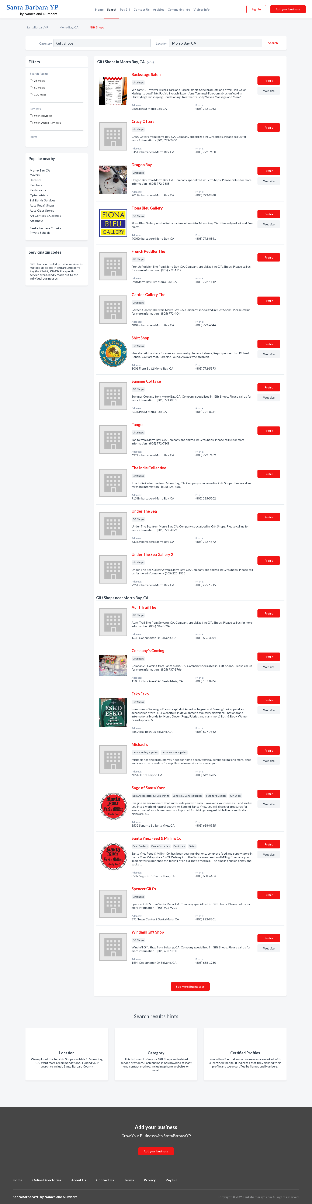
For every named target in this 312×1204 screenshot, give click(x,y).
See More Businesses (190, 986)
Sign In (256, 9)
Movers (35, 175)
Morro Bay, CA (69, 27)
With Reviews (43, 115)
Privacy (150, 1180)
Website (269, 91)
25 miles (39, 80)
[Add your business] (156, 1146)
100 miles (40, 94)
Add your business (288, 9)
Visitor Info (202, 9)
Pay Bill (125, 9)
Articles (158, 9)
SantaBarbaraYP (37, 27)
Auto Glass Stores (42, 210)
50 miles (39, 87)
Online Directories (46, 1180)
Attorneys (37, 220)
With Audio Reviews (47, 122)
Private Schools (40, 232)
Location (161, 43)
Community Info (179, 9)
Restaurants (38, 190)
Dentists (35, 180)
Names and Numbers (61, 1197)
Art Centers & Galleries (45, 215)
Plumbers (36, 185)
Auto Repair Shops (42, 205)
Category (45, 43)
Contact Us (142, 9)
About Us (78, 1180)
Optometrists (39, 195)
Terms (129, 1180)
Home (99, 9)
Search (112, 9)
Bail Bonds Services (42, 200)
